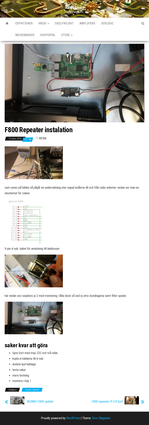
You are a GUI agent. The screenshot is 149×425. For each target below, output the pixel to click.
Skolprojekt (64, 23)
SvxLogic (107, 23)
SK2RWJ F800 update (39, 401)
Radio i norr (74, 7)
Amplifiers (87, 23)
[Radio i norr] (7, 23)
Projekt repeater (32, 389)
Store (66, 35)
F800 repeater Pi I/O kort (107, 401)
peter (42, 138)
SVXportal (47, 35)
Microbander (24, 35)
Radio (42, 23)
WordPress (73, 418)
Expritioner (24, 23)
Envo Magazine (101, 418)
